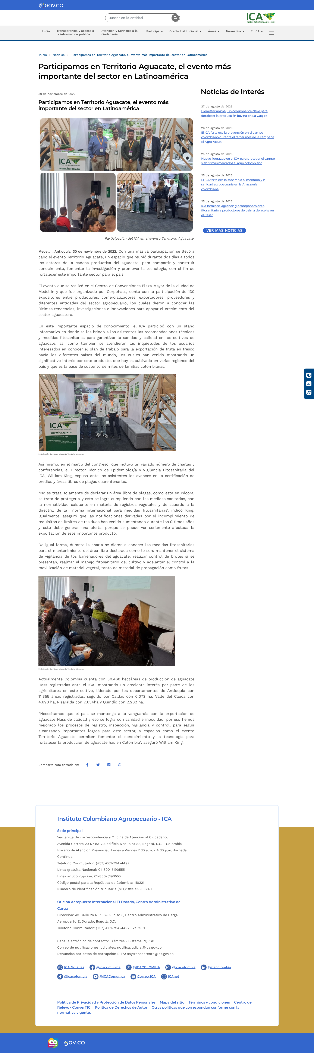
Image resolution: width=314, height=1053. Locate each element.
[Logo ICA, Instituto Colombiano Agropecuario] (261, 18)
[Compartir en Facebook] (87, 764)
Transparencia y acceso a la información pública (75, 32)
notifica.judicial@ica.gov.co (139, 947)
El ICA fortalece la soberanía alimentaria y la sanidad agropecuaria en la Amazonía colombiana (233, 184)
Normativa (233, 31)
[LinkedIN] (108, 764)
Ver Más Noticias (224, 230)
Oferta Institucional (183, 31)
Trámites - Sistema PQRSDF (133, 941)
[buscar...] (174, 18)
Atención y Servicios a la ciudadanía (119, 32)
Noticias (59, 54)
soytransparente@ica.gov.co (150, 954)
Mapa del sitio (172, 1002)
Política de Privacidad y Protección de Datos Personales (106, 1002)
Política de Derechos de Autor (121, 1007)
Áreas (212, 31)
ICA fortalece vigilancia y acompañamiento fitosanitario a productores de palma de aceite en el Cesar (237, 210)
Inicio (46, 31)
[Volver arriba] (305, 1025)
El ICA (255, 31)
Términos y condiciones (209, 1002)
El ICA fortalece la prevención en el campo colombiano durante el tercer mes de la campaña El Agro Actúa (237, 137)
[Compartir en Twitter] (98, 764)
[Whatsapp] (119, 764)
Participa (153, 31)
